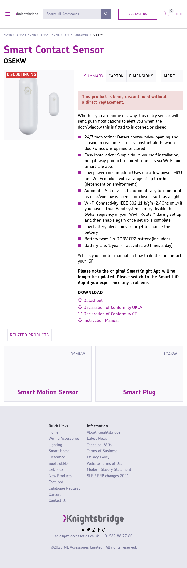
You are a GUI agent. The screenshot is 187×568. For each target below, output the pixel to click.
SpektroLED (58, 464)
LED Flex (56, 470)
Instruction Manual (101, 321)
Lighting (55, 445)
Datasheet (93, 301)
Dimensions (141, 76)
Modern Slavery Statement (109, 470)
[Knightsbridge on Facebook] (99, 530)
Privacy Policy (98, 457)
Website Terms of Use (104, 464)
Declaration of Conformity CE (110, 314)
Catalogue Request (64, 489)
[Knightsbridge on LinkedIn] (83, 530)
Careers (55, 495)
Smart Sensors (77, 35)
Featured (56, 482)
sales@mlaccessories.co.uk (77, 536)
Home (8, 35)
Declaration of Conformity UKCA (113, 308)
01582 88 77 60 (118, 536)
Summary (93, 76)
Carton (116, 76)
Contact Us (138, 14)
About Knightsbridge (103, 433)
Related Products (29, 335)
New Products (60, 476)
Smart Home (26, 35)
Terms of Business (102, 451)
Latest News (97, 439)
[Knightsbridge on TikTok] (104, 530)
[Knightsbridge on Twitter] (88, 530)
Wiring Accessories (64, 439)
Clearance (57, 457)
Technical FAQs (99, 445)
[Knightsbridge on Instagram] (93, 530)
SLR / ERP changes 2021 (108, 476)
